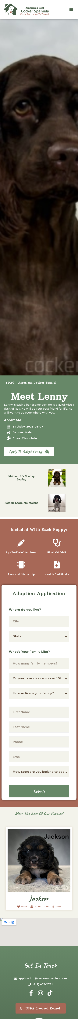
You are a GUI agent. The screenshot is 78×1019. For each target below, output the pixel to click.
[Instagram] (40, 993)
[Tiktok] (50, 993)
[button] (71, 9)
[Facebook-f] (31, 993)
